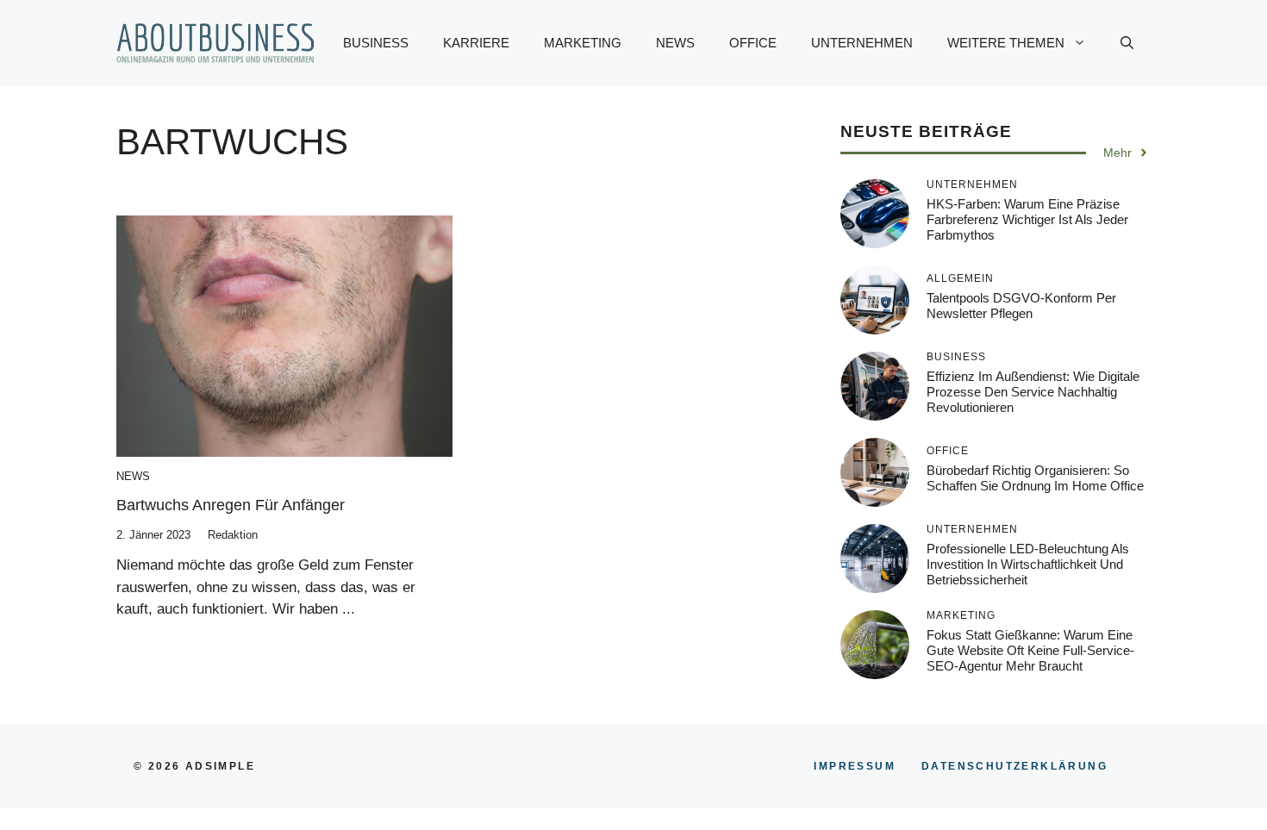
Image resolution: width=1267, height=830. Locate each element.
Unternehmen (862, 42)
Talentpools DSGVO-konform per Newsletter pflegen (1021, 305)
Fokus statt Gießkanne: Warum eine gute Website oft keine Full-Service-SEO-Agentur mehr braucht (1030, 650)
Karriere (476, 42)
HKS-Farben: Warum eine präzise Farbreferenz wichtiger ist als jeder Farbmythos (1027, 219)
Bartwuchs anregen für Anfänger (230, 505)
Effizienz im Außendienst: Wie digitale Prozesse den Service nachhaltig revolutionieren (1033, 392)
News (675, 42)
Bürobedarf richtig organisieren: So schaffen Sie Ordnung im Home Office (1035, 478)
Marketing (582, 42)
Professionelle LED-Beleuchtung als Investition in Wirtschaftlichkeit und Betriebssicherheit (1028, 564)
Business (376, 42)
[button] (1127, 43)
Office (753, 42)
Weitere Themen (1005, 42)
